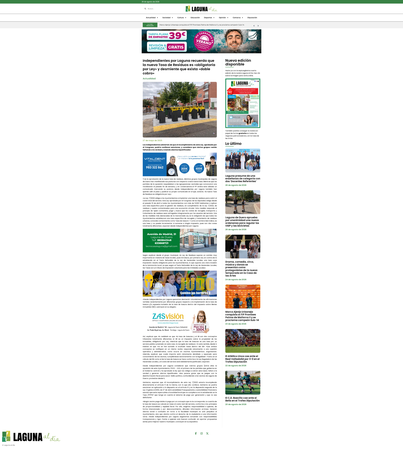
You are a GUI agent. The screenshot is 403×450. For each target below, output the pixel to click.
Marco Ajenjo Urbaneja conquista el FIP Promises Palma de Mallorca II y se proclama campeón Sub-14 (242, 316)
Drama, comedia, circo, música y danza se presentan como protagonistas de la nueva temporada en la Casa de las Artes (241, 268)
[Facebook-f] (195, 433)
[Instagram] (201, 433)
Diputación (252, 18)
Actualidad (151, 18)
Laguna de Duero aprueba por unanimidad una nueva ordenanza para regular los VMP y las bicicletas (242, 221)
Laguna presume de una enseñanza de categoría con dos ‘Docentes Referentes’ (242, 178)
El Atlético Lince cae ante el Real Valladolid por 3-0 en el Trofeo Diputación (242, 359)
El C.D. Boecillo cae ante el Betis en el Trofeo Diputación (242, 399)
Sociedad (166, 18)
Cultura (180, 18)
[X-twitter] (207, 433)
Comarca (237, 18)
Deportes (208, 18)
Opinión (222, 18)
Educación (195, 18)
